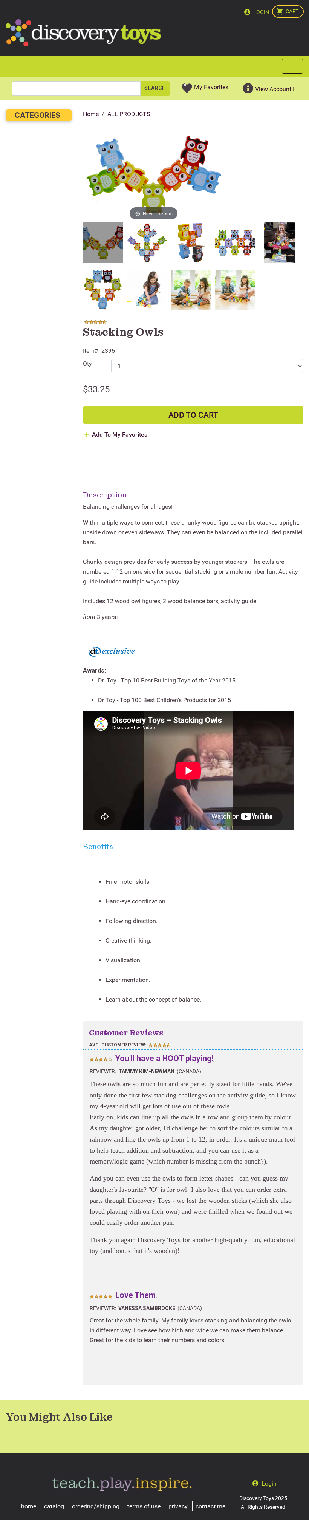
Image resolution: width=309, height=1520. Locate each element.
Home (91, 113)
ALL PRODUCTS (128, 113)
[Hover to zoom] (153, 175)
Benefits (98, 846)
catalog (54, 1506)
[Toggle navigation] (292, 66)
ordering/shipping (95, 1506)
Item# (90, 350)
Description (105, 495)
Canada (189, 1071)
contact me (210, 1506)
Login (261, 12)
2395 (108, 350)
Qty (87, 363)
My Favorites (211, 87)
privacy (178, 1506)
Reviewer (102, 1071)
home (28, 1506)
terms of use (144, 1506)
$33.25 (96, 389)
